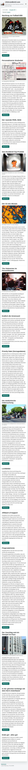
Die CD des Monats (9, 204)
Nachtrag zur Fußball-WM (12, 15)
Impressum (3, 764)
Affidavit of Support (10, 513)
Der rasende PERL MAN (11, 120)
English (8, 12)
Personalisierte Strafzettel (12, 60)
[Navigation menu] (25, 4)
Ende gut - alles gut (10, 735)
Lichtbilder (6, 469)
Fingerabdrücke (8, 548)
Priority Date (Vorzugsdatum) (13, 351)
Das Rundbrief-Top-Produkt (13, 152)
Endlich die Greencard (11, 316)
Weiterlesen (5, 55)
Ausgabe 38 (12, 9)
